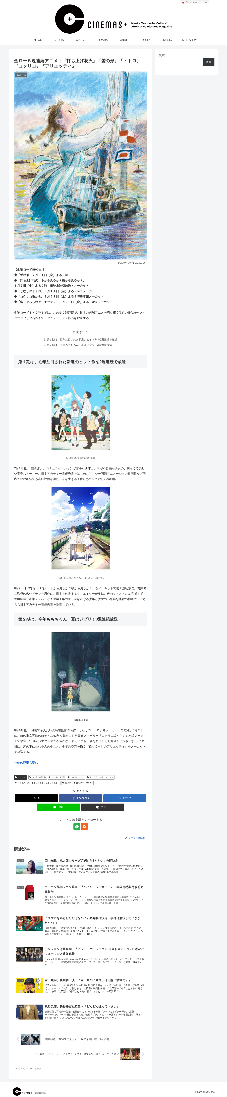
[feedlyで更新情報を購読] (76, 826)
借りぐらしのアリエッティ (102, 777)
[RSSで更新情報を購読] (84, 826)
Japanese (191, 2)
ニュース (22, 777)
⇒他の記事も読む (26, 762)
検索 (162, 55)
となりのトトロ (77, 777)
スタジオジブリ (58, 777)
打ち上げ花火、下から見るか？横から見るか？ (38, 783)
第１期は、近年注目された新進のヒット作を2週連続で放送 (82, 339)
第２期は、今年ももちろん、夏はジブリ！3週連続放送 (79, 344)
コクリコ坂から (39, 777)
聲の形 (68, 783)
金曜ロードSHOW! (84, 783)
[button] (102, 807)
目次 (76, 332)
